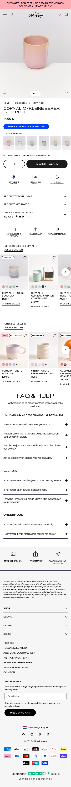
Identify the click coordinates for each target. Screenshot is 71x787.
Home (6, 103)
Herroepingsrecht (16, 657)
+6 (17, 286)
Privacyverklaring (15, 667)
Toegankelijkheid (15, 647)
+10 (17, 364)
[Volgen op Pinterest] (40, 734)
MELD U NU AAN (20, 712)
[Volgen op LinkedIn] (48, 734)
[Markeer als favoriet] (66, 92)
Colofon (9, 672)
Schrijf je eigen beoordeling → (35, 778)
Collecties (21, 103)
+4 (46, 364)
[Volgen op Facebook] (23, 734)
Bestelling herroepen (17, 662)
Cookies (8, 643)
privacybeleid (14, 706)
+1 (46, 286)
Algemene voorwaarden (19, 652)
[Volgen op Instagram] (31, 734)
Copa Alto (38, 103)
